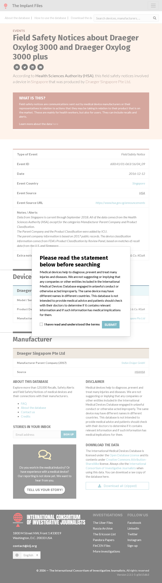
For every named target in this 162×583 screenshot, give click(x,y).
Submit (111, 325)
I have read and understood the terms (72, 324)
